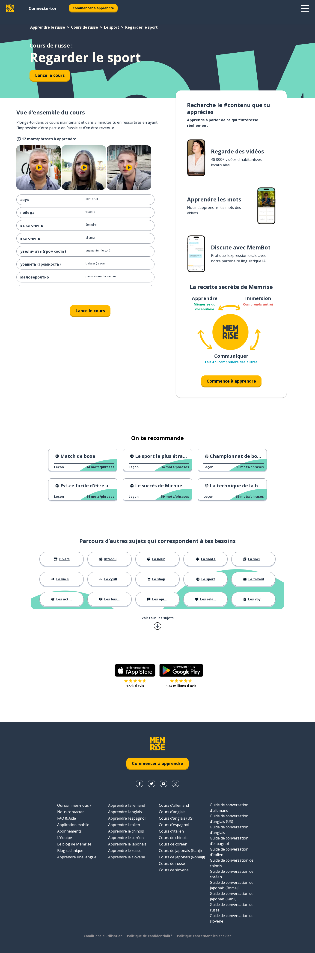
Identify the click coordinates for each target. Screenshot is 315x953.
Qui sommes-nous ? (74, 805)
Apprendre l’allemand (126, 805)
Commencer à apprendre (93, 8)
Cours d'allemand (174, 805)
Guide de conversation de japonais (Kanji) (231, 896)
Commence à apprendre (231, 381)
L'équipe (64, 837)
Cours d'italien (171, 831)
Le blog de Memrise (74, 844)
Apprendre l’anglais (125, 811)
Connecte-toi (42, 8)
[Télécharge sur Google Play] (181, 670)
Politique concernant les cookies (204, 936)
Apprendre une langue (76, 857)
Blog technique (70, 850)
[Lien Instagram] (175, 783)
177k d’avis (135, 685)
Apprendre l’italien (124, 824)
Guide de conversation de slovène (231, 918)
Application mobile (73, 824)
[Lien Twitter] (151, 783)
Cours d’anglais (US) (176, 818)
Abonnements (69, 831)
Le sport (111, 27)
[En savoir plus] (304, 8)
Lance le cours (50, 75)
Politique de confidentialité (149, 936)
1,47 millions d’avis (181, 685)
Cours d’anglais (172, 811)
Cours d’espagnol (174, 824)
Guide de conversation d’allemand (229, 807)
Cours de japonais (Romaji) (182, 857)
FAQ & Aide (66, 818)
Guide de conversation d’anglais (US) (229, 818)
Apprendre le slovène (126, 857)
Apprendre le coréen (126, 837)
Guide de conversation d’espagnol (229, 841)
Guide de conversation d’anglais (229, 829)
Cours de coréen (173, 844)
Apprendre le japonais (127, 844)
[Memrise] (10, 8)
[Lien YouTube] (163, 783)
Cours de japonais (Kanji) (180, 850)
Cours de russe (84, 27)
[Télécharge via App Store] (135, 670)
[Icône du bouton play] (39, 167)
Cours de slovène (174, 869)
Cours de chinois (173, 837)
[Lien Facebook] (139, 783)
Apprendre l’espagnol (127, 818)
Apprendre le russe (47, 27)
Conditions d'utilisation (103, 936)
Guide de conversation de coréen (231, 874)
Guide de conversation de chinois (231, 863)
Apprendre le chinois (126, 831)
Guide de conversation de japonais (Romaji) (231, 885)
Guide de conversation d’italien (229, 852)
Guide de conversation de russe (231, 907)
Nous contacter (70, 811)
